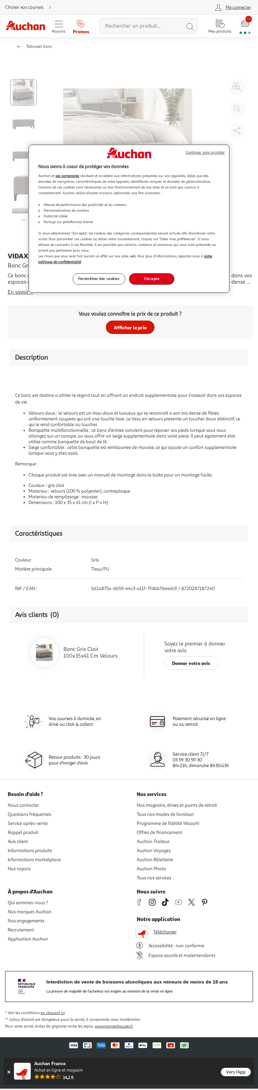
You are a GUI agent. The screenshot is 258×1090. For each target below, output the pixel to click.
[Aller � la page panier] (245, 26)
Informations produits (30, 850)
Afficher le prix (130, 327)
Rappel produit (23, 832)
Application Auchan (28, 939)
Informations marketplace (34, 860)
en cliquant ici (53, 1012)
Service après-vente (28, 823)
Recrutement (21, 930)
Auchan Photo (151, 869)
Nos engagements (26, 921)
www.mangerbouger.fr (114, 1026)
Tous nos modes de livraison (165, 814)
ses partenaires (67, 176)
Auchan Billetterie (155, 860)
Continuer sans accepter (205, 152)
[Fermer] (9, 1072)
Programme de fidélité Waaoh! (168, 823)
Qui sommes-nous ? (28, 903)
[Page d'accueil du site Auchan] (25, 26)
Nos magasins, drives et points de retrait (177, 805)
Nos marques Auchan (29, 912)
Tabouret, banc (39, 46)
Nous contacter (23, 805)
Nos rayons (19, 869)
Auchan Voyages (154, 850)
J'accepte (151, 279)
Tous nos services (154, 878)
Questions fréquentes (29, 814)
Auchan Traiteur (153, 841)
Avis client (18, 841)
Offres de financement (159, 832)
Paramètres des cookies (99, 279)
